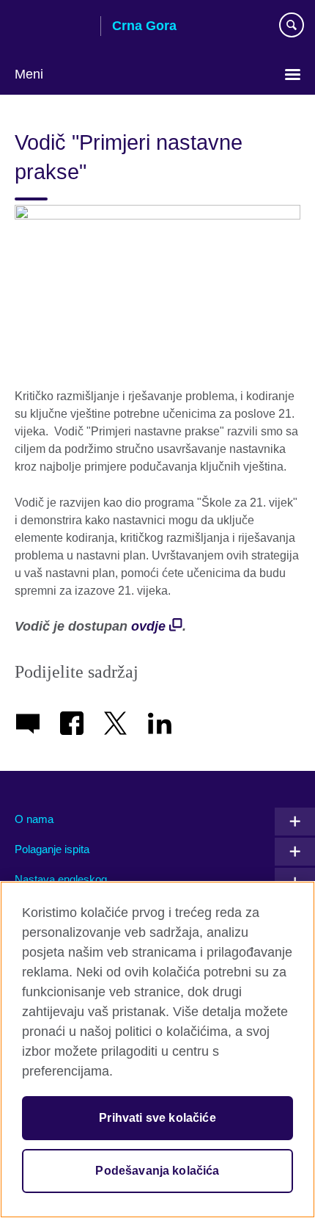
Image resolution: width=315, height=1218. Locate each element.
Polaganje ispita (52, 849)
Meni (29, 74)
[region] (157, 1049)
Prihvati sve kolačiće (157, 1118)
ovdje (148, 626)
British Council (52, 27)
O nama (34, 819)
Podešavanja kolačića (157, 1170)
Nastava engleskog (61, 879)
